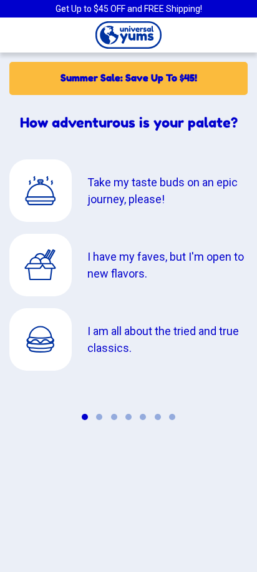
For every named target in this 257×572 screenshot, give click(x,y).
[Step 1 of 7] (85, 417)
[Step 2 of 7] (99, 417)
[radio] (128, 190)
